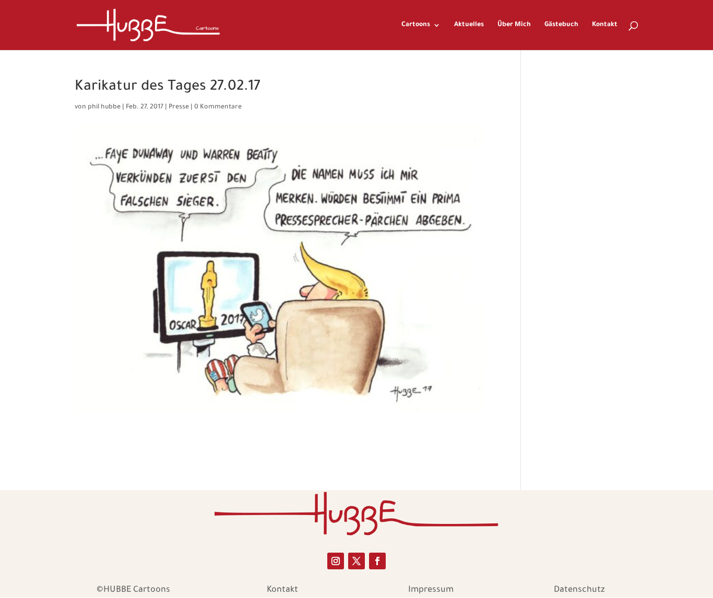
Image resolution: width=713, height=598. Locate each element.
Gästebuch (561, 25)
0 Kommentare (218, 107)
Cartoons (415, 25)
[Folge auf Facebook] (377, 561)
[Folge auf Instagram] (335, 561)
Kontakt (604, 25)
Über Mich (514, 25)
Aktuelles (469, 25)
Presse (179, 107)
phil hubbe (104, 107)
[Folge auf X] (356, 561)
